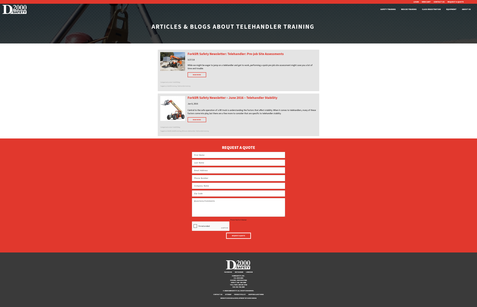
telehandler (191, 131)
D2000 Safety (14, 9)
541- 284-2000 (241, 282)
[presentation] (211, 226)
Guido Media (252, 298)
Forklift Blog (176, 82)
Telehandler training (183, 86)
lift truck (184, 131)
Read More (197, 75)
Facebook (228, 272)
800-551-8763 (242, 285)
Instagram (239, 272)
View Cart (426, 2)
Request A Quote (456, 2)
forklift (169, 131)
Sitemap (228, 294)
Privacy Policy (240, 294)
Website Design (226, 298)
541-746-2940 (240, 287)
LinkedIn (249, 272)
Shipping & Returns (256, 294)
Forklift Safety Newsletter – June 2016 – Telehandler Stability (232, 98)
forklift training (172, 86)
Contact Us (439, 2)
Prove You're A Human (238, 220)
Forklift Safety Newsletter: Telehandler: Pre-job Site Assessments (236, 54)
